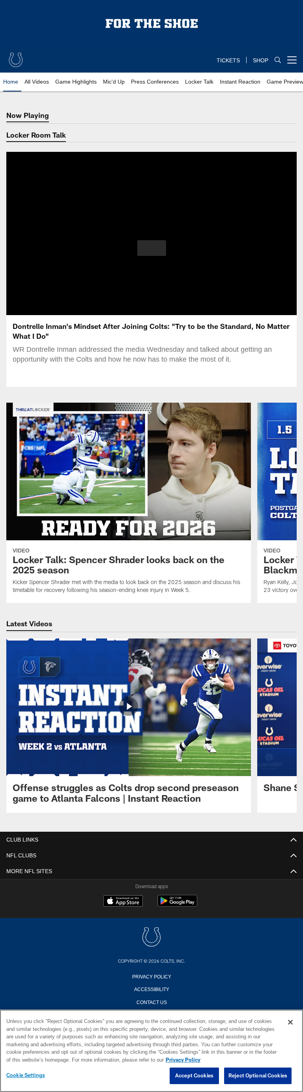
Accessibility (151, 988)
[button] (151, 248)
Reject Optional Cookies (257, 1076)
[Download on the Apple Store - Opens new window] (123, 902)
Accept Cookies (194, 1076)
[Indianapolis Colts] (151, 937)
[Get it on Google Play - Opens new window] (177, 905)
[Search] (278, 60)
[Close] (290, 1022)
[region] (151, 1051)
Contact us (151, 1001)
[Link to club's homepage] (15, 56)
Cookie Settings (25, 1075)
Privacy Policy (151, 976)
